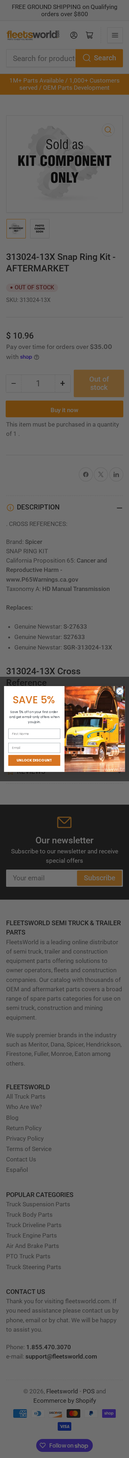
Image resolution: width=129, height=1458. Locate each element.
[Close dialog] (120, 691)
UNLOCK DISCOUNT (34, 760)
